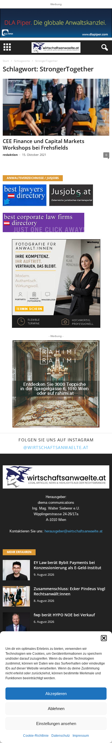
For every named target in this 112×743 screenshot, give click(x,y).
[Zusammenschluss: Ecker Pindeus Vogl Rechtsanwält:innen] (16, 596)
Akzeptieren (56, 693)
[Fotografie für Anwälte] (56, 283)
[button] (104, 638)
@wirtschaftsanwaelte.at (56, 447)
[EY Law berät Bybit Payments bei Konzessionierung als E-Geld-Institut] (16, 570)
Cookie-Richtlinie (36, 736)
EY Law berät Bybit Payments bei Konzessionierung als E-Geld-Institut (67, 565)
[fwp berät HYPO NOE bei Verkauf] (16, 622)
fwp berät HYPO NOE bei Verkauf (64, 614)
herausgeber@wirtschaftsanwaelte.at (73, 531)
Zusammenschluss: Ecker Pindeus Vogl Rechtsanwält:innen (69, 591)
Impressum (81, 736)
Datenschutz (60, 736)
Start (6, 61)
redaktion (10, 155)
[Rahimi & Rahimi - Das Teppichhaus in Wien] (56, 383)
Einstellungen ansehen (56, 723)
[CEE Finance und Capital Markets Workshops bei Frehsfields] (56, 107)
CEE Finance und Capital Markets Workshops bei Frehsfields (43, 144)
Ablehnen (56, 708)
